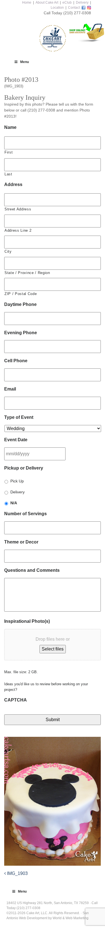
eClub (67, 2)
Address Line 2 (17, 230)
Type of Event (18, 417)
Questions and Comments (32, 570)
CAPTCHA (15, 700)
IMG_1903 (17, 873)
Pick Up (17, 481)
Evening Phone (20, 332)
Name (10, 127)
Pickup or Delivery (23, 468)
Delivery (82, 2)
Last (8, 174)
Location (57, 8)
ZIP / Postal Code (20, 294)
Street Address (17, 209)
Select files (53, 649)
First (8, 152)
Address (13, 184)
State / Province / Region (27, 273)
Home (26, 2)
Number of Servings (25, 513)
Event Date (15, 439)
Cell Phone (15, 360)
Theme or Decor (21, 542)
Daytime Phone (20, 304)
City (8, 251)
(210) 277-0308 (77, 13)
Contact (74, 8)
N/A (13, 503)
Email (10, 389)
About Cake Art (47, 2)
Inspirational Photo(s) (27, 621)
